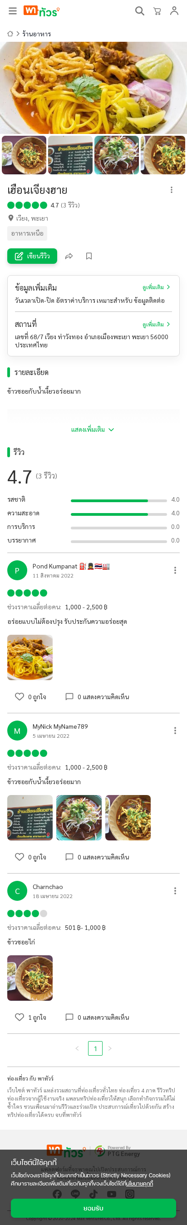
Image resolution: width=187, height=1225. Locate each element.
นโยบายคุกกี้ (139, 1183)
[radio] (11, 204)
